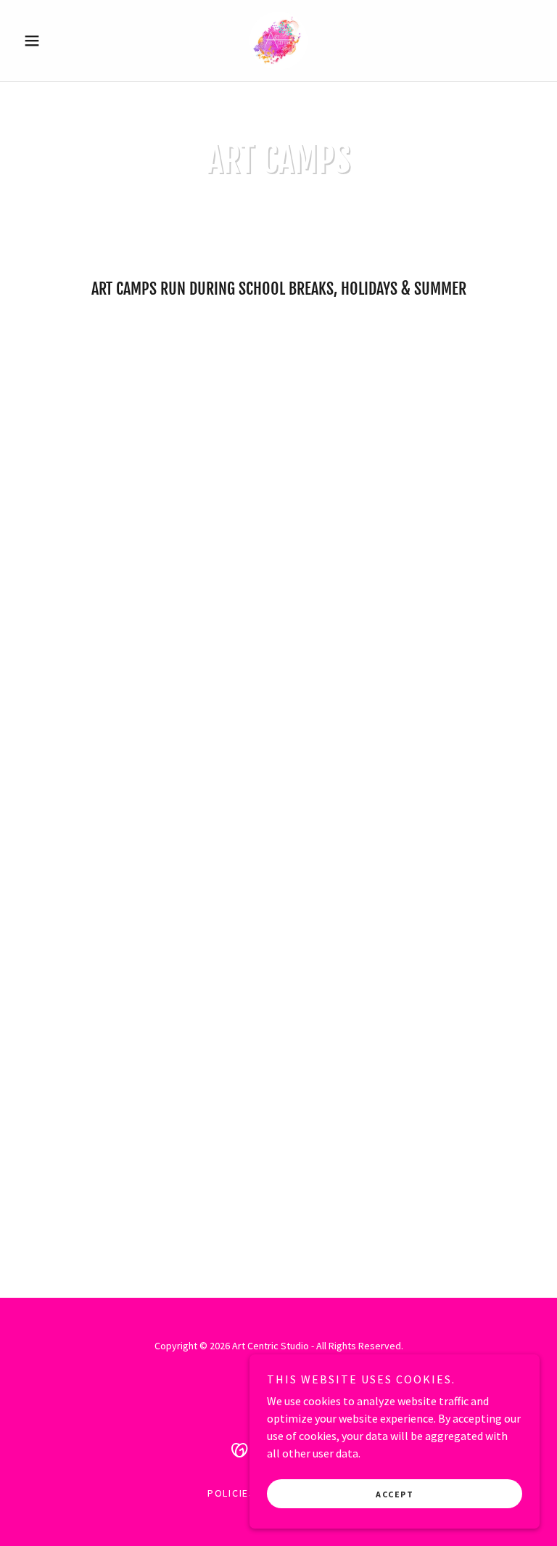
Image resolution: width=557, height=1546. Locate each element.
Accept (394, 1494)
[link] (278, 41)
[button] (56, 40)
